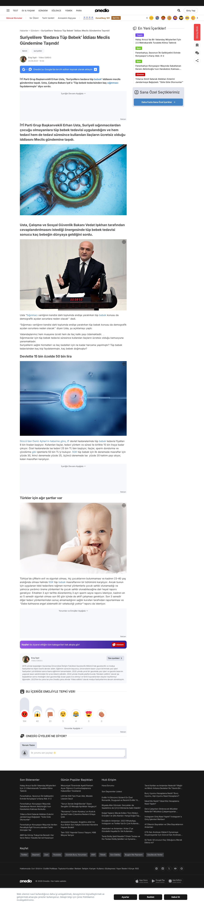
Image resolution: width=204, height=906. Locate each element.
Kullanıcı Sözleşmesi (106, 868)
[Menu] (8, 10)
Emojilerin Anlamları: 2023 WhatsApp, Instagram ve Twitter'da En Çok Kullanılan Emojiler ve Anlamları (120, 823)
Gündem (35, 30)
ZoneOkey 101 (102, 18)
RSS (137, 868)
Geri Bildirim (36, 868)
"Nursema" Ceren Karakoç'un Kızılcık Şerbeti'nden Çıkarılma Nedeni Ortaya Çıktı (78, 814)
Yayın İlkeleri (122, 868)
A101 (93, 854)
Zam (46, 854)
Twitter (24, 854)
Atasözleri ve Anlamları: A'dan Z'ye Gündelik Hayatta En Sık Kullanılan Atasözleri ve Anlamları (117, 831)
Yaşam (140, 35)
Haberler (24, 30)
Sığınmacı (32, 315)
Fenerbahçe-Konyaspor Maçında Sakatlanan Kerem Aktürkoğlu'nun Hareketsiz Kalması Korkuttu (158, 67)
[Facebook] (162, 868)
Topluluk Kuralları (66, 868)
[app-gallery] (175, 881)
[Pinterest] (181, 868)
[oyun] (187, 18)
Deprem (36, 854)
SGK (74, 451)
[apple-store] (142, 881)
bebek (97, 79)
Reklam (78, 868)
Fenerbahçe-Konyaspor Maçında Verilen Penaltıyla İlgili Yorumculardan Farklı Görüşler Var (38, 827)
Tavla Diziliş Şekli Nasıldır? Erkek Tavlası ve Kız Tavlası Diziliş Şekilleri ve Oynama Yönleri (121, 839)
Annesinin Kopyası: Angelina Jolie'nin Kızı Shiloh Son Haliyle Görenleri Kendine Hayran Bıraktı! (79, 824)
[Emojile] (181, 18)
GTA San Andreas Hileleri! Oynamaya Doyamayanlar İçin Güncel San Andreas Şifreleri (163, 835)
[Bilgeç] (169, 18)
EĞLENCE (56, 10)
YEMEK (68, 10)
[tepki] (24, 714)
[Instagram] (156, 868)
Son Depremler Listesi (112, 791)
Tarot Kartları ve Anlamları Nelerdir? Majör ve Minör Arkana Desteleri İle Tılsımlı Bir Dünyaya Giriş (163, 788)
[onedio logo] (102, 10)
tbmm (24, 51)
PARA (79, 10)
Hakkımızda (25, 868)
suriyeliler (38, 51)
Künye (131, 868)
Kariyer (92, 868)
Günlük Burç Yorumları (76, 854)
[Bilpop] (175, 18)
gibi (34, 451)
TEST (15, 10)
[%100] (151, 18)
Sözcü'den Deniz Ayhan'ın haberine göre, (43, 441)
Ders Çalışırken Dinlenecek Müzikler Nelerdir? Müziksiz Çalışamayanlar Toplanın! (161, 811)
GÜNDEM (43, 10)
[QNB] (157, 18)
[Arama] (178, 10)
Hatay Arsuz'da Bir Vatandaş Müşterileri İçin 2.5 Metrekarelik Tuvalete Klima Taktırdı (158, 41)
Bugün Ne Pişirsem (134, 854)
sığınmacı (112, 82)
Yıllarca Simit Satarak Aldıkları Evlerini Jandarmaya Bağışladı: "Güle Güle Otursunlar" (159, 80)
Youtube (57, 854)
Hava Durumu (108, 785)
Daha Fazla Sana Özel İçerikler (157, 102)
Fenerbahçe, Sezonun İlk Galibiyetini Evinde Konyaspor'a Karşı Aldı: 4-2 (157, 54)
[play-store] (159, 881)
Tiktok (102, 854)
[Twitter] (169, 868)
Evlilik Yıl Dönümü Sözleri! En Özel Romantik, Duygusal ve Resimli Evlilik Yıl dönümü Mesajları (120, 800)
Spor (139, 48)
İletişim (85, 868)
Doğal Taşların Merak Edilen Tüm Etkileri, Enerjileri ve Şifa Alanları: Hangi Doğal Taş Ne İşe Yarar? (120, 816)
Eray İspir (39, 57)
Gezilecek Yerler (155, 854)
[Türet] (163, 18)
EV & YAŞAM (28, 10)
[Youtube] (175, 868)
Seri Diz (116, 18)
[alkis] (193, 18)
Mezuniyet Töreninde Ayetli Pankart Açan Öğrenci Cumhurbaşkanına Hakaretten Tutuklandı (77, 788)
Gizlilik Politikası (50, 868)
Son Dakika (115, 854)
